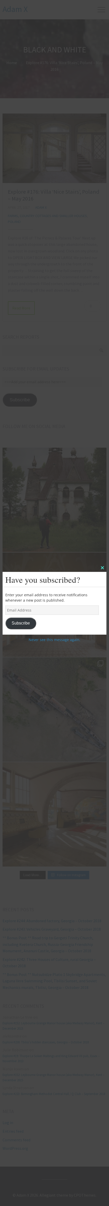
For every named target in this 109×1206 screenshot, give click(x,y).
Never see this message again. (54, 639)
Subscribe (21, 623)
